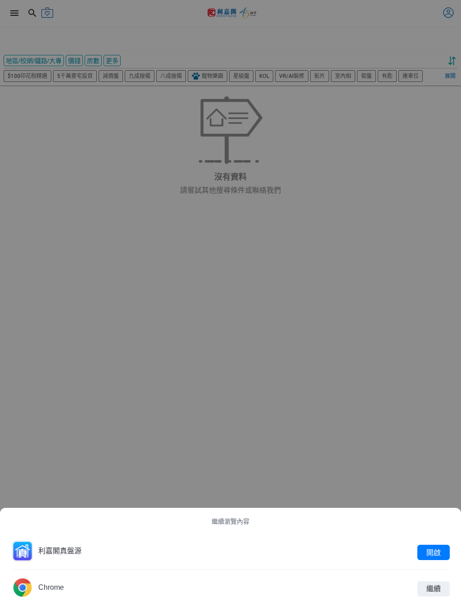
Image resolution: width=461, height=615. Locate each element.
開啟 (433, 552)
